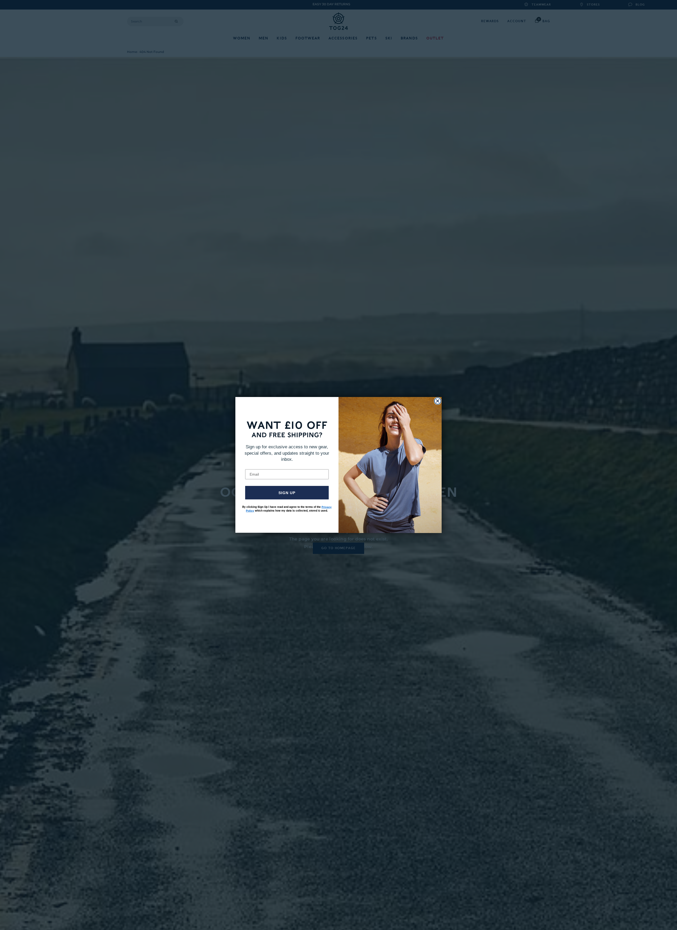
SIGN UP (286, 493)
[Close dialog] (437, 401)
